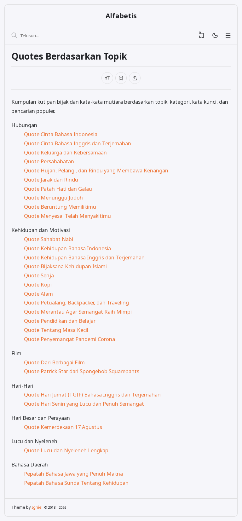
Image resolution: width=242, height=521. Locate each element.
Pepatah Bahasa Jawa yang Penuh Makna (73, 473)
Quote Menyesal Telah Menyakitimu (67, 215)
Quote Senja (39, 275)
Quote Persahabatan (49, 161)
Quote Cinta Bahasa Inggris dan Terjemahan (77, 143)
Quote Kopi (38, 284)
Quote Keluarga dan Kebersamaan (65, 152)
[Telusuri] (14, 35)
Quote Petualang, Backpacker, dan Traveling (76, 302)
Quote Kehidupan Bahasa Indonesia (67, 248)
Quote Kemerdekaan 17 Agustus (63, 427)
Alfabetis (121, 15)
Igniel (37, 507)
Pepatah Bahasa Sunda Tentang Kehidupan (76, 482)
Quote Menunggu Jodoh (53, 197)
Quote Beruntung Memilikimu (60, 206)
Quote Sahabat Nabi (48, 239)
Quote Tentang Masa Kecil (56, 329)
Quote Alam (38, 293)
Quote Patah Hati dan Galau (58, 188)
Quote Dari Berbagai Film (54, 362)
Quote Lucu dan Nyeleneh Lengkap (66, 450)
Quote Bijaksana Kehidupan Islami (65, 266)
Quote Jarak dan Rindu (51, 179)
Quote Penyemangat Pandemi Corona (69, 339)
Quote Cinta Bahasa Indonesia (60, 134)
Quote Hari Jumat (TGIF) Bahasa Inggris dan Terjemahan (92, 394)
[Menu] (228, 35)
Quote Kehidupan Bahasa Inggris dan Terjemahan (84, 257)
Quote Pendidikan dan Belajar (59, 320)
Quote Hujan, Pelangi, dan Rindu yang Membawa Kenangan (96, 170)
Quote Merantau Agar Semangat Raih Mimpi (78, 311)
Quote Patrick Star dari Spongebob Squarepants (81, 371)
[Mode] (215, 36)
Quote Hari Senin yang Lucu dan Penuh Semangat (84, 403)
